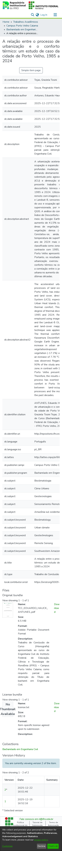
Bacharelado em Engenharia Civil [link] (22, 29)
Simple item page (31, 70)
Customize (7, 846)
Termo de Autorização (53, 824)
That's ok (53, 846)
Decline (41, 846)
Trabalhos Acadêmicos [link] (25, 22)
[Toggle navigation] (55, 15)
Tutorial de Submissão (37, 824)
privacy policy (41, 839)
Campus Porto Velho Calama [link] (22, 25)
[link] (20, 749)
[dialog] (31, 838)
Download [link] (56, 608)
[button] (30, 5)
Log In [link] (44, 15)
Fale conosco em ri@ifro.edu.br (36, 819)
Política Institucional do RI (20, 825)
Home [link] (6, 22)
